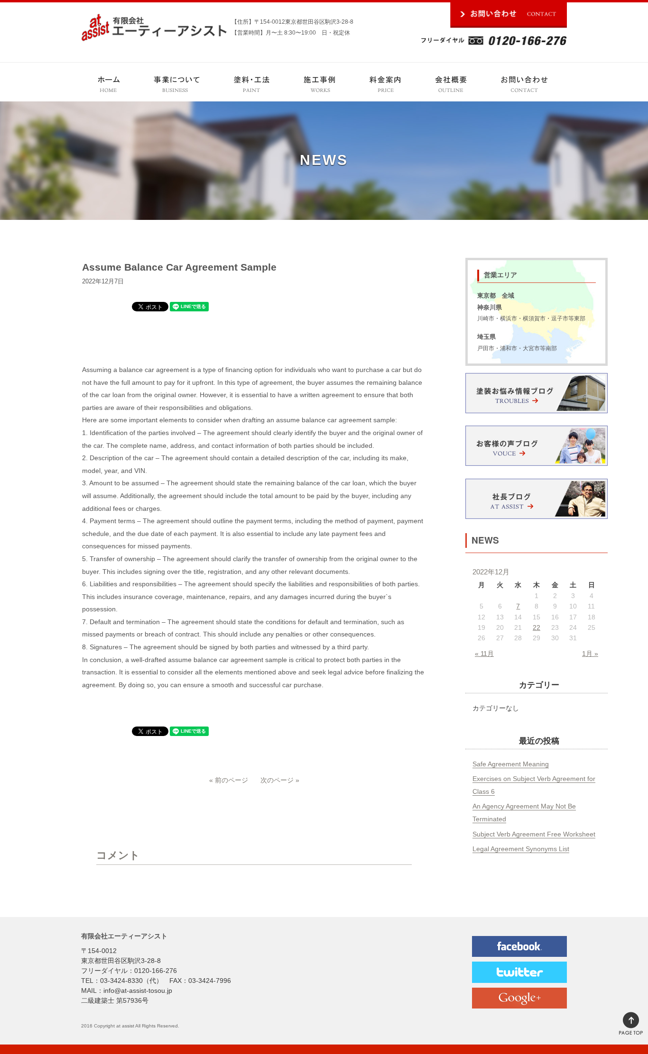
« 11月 (484, 653)
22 (536, 627)
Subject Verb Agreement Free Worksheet (533, 834)
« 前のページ (228, 780)
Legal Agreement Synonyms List (520, 849)
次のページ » (279, 780)
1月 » (590, 653)
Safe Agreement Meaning (510, 764)
